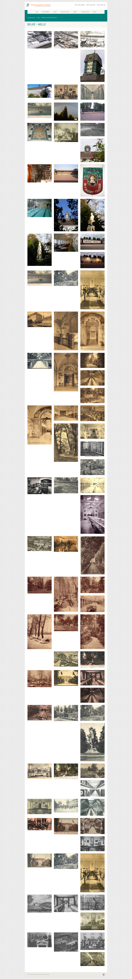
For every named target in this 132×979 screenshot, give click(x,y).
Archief (75, 11)
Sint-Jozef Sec (101, 5)
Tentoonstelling (85, 11)
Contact (94, 11)
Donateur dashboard (66, 15)
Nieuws (55, 11)
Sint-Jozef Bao (91, 5)
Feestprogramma (45, 11)
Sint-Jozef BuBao (80, 5)
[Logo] (38, 5)
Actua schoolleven (64, 11)
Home (37, 11)
